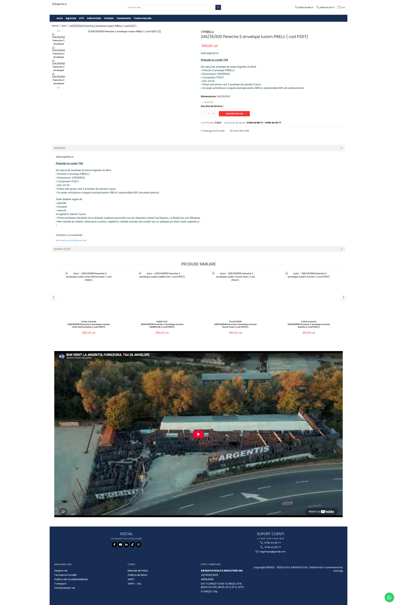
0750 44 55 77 (272, 542)
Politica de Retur (137, 575)
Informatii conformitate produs (71, 240)
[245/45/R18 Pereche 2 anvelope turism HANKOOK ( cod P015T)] (162, 295)
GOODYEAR (235, 321)
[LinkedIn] (126, 544)
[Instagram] (138, 544)
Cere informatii (240, 130)
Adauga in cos (234, 113)
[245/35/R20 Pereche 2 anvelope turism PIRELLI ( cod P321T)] (131, 73)
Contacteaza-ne (64, 588)
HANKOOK (162, 321)
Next (58, 87)
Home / (56, 25)
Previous (58, 31)
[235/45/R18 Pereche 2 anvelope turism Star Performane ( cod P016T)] (88, 295)
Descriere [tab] (59, 147)
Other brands (88, 321)
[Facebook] (114, 544)
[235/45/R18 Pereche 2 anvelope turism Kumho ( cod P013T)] (308, 295)
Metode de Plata (138, 570)
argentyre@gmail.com (272, 551)
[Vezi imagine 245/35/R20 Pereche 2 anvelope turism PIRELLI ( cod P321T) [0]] (58, 39)
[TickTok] (132, 544)
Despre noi (60, 570)
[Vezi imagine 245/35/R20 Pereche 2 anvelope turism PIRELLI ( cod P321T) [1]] (58, 52)
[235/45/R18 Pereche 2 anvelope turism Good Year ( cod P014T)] (235, 295)
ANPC (131, 579)
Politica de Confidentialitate (71, 579)
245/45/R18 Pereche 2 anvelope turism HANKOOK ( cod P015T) (162, 325)
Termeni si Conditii (65, 575)
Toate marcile (142, 18)
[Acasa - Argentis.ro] (72, 7)
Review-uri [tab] (62, 249)
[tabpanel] (131, 73)
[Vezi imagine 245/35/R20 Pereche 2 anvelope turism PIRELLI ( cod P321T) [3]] (58, 79)
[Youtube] (120, 544)
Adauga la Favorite (214, 130)
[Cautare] (218, 7)
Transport (60, 583)
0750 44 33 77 (272, 547)
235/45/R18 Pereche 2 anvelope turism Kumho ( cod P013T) (309, 325)
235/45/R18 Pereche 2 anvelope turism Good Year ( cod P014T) (235, 325)
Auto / (65, 25)
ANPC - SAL (134, 583)
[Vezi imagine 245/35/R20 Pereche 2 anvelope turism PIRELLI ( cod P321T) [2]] (58, 65)
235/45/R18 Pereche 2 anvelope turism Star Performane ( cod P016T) (88, 325)
